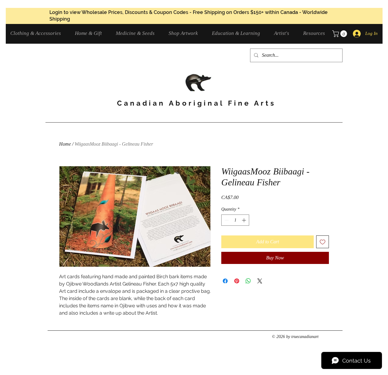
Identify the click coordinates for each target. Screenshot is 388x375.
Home (65, 144)
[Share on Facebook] (225, 281)
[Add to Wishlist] (322, 241)
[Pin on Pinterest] (236, 281)
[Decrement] (226, 220)
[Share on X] (259, 281)
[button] (38, 33)
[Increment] (244, 220)
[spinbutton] (235, 220)
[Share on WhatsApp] (248, 281)
